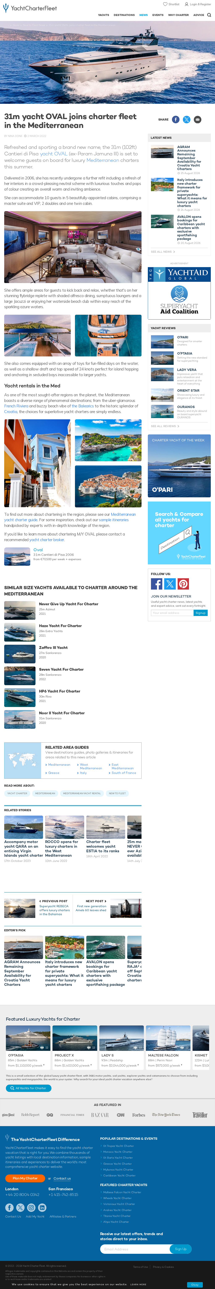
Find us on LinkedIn (42, 1207)
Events (158, 15)
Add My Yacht (35, 1216)
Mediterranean (103, 160)
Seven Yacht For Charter (61, 669)
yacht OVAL (54, 153)
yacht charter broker (46, 539)
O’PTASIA (184, 353)
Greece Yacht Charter (117, 1164)
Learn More (138, 1284)
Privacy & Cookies (163, 1267)
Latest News (161, 138)
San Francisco (60, 1188)
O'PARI (182, 337)
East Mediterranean (123, 766)
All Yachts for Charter (31, 1088)
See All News (161, 251)
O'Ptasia (16, 1055)
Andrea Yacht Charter (117, 1210)
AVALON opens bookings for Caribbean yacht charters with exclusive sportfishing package (191, 228)
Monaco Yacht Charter (117, 1152)
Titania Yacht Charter (117, 1216)
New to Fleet (117, 793)
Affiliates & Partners (63, 1216)
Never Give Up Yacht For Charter (68, 604)
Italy (83, 772)
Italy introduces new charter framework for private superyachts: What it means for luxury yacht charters (192, 193)
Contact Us (13, 1216)
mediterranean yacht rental (82, 793)
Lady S (108, 1055)
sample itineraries (113, 519)
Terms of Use (140, 1267)
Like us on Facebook (9, 1207)
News (143, 15)
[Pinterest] (183, 584)
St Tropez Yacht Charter (118, 1146)
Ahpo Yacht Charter (116, 1222)
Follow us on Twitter (20, 1207)
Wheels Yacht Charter (117, 1198)
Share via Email (197, 119)
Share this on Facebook (176, 119)
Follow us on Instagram (31, 1207)
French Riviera (16, 405)
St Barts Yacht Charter (118, 1157)
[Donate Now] (179, 293)
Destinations (124, 15)
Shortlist (174, 4)
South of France (124, 772)
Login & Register (200, 4)
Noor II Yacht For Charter (62, 713)
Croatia (10, 411)
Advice (198, 15)
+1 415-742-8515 (63, 1194)
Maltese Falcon (163, 1055)
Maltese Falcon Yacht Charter (122, 1192)
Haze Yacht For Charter (60, 626)
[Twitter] (170, 584)
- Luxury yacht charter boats (30, 7)
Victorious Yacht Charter (119, 1204)
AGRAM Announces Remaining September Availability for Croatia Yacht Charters (189, 158)
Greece (53, 772)
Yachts (103, 15)
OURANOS (186, 407)
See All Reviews (163, 426)
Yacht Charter (17, 793)
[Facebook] (156, 584)
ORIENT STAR (188, 390)
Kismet (201, 1055)
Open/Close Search (209, 15)
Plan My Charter (25, 1178)
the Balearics (83, 405)
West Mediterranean (91, 766)
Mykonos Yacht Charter (118, 1169)
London (11, 1188)
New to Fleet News (34, 25)
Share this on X (186, 119)
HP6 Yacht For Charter (59, 691)
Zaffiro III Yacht (53, 647)
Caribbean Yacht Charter (119, 1175)
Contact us (62, 1178)
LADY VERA (187, 370)
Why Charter (178, 15)
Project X (64, 1055)
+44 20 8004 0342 (22, 1194)
